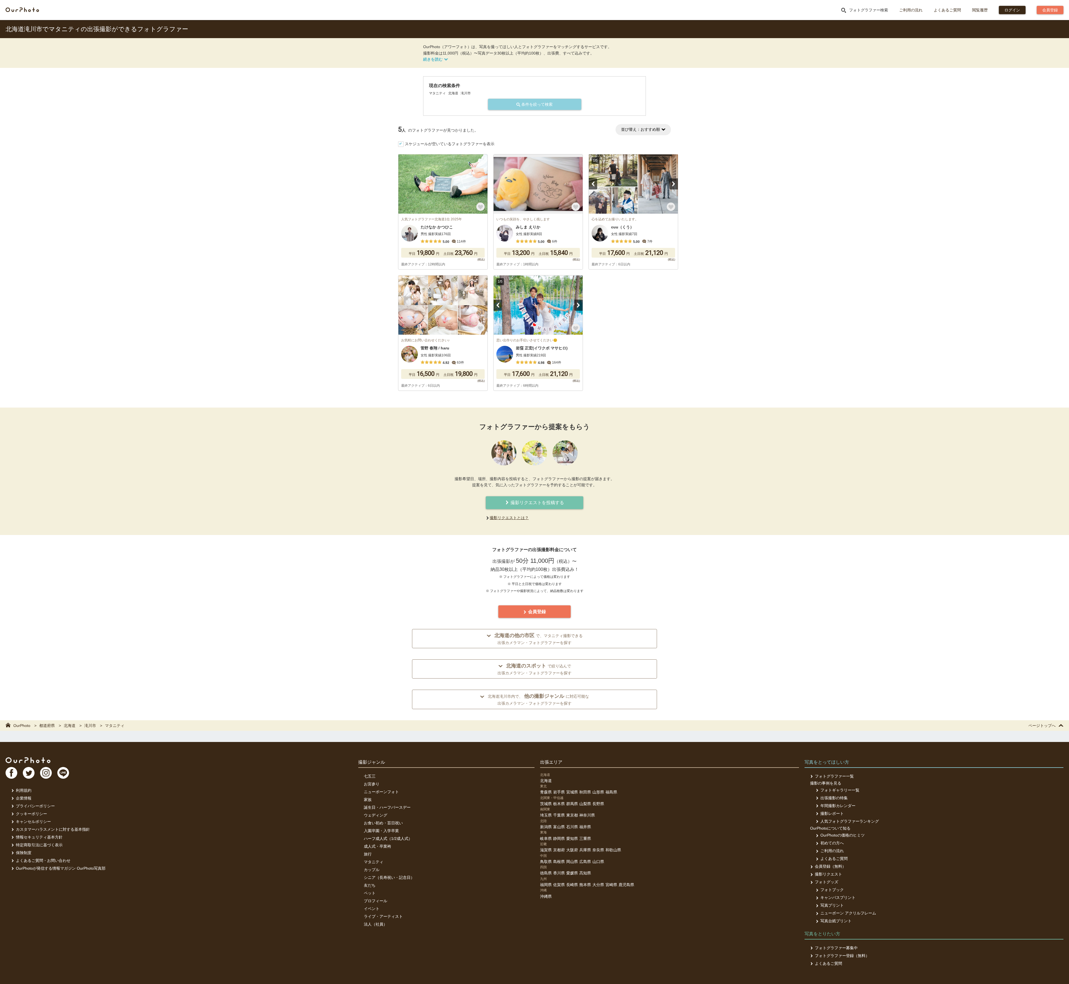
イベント (371, 908)
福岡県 (546, 884)
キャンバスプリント (837, 897)
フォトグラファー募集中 (836, 948)
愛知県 (572, 838)
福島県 (611, 792)
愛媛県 (572, 873)
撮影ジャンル (371, 762)
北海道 (546, 780)
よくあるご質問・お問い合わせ (43, 860)
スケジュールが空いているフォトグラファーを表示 (449, 144)
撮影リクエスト (828, 874)
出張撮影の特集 (834, 798)
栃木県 (559, 803)
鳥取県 (546, 861)
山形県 (598, 792)
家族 (368, 799)
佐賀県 (559, 884)
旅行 (368, 854)
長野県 (598, 803)
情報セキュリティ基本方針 (39, 837)
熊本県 (585, 884)
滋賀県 (546, 850)
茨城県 (546, 803)
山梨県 (585, 803)
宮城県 (572, 792)
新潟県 (546, 827)
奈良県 (598, 850)
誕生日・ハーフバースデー (387, 807)
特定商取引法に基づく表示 (39, 845)
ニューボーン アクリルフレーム (848, 913)
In (46, 773)
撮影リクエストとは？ (509, 518)
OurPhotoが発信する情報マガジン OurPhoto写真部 (61, 868)
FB (11, 773)
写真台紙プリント (836, 921)
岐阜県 (546, 838)
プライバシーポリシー (35, 806)
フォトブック (832, 889)
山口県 (598, 861)
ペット (370, 893)
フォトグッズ (826, 882)
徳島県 (546, 873)
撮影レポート (832, 813)
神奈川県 (587, 815)
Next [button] (674, 183)
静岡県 (559, 838)
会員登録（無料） (830, 866)
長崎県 (572, 884)
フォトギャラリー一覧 (839, 790)
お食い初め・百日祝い (383, 823)
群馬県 (572, 803)
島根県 (559, 861)
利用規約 (23, 790)
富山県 (559, 827)
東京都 (572, 815)
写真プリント (832, 905)
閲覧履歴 (980, 10)
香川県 (559, 873)
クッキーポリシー (31, 814)
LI (63, 773)
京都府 (559, 850)
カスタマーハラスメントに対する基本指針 (53, 829)
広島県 (585, 861)
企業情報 (23, 798)
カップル (371, 869)
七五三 (370, 776)
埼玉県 (546, 815)
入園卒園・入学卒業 (381, 830)
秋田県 (585, 792)
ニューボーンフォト (381, 792)
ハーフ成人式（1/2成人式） (388, 838)
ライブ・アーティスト (383, 916)
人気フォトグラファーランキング (849, 821)
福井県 (585, 827)
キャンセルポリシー (33, 821)
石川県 (572, 827)
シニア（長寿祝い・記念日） (389, 877)
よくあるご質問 (947, 10)
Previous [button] (593, 183)
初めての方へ (832, 843)
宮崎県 (611, 884)
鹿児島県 (626, 884)
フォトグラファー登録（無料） (842, 955)
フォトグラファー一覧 (834, 776)
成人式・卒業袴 (377, 846)
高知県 (585, 873)
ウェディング (375, 815)
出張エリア (551, 762)
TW (29, 773)
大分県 (598, 884)
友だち (370, 885)
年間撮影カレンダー (837, 805)
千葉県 (559, 815)
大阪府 (572, 850)
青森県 (546, 792)
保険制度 (23, 852)
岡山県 (572, 861)
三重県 (585, 838)
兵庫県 (585, 850)
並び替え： (640, 129)
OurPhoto (28, 760)
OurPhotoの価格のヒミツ (842, 835)
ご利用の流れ (911, 10)
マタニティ (373, 862)
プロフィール (375, 901)
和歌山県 (613, 850)
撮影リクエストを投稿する (536, 502)
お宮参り (371, 784)
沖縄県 (546, 896)
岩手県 (559, 792)
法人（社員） (375, 924)
